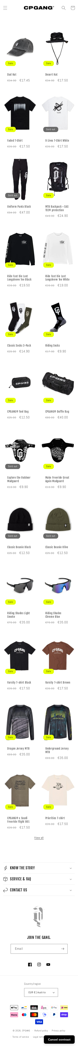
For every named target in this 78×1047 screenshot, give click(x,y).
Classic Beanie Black (19, 547)
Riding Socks (52, 345)
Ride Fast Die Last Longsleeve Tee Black (19, 278)
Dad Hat (11, 74)
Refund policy (41, 1030)
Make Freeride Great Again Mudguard (57, 479)
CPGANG (26, 1030)
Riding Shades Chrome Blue (53, 614)
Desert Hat (51, 74)
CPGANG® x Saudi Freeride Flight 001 (18, 819)
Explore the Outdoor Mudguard (19, 479)
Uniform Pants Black (19, 206)
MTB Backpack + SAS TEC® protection (57, 208)
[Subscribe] (62, 949)
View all (39, 838)
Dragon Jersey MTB (18, 748)
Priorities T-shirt (55, 818)
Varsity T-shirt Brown (57, 682)
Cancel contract (59, 1039)
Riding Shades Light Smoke (18, 614)
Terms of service (20, 1036)
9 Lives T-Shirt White (57, 140)
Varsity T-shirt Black (19, 682)
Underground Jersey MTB (57, 750)
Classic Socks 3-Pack (19, 345)
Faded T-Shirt (15, 140)
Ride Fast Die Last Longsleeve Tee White (57, 278)
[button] (5, 7)
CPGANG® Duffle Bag (57, 411)
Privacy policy (58, 1030)
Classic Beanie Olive (56, 547)
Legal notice (39, 1036)
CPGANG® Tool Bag (18, 411)
